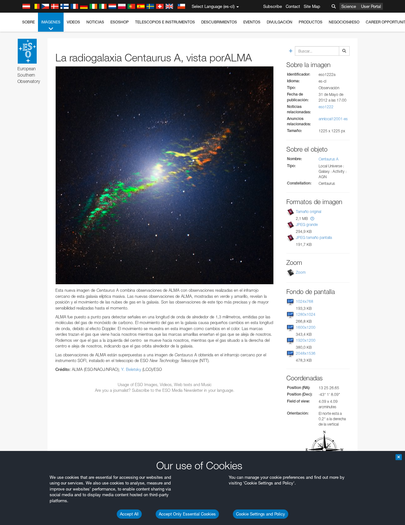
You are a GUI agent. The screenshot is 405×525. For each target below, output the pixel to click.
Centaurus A (329, 159)
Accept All (129, 513)
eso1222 (326, 106)
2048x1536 (305, 353)
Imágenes (50, 22)
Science (348, 6)
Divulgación (279, 22)
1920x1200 (305, 340)
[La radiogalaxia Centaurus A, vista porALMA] (164, 175)
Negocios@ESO (344, 22)
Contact (293, 6)
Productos (310, 22)
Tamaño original (308, 211)
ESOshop (119, 22)
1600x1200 (305, 327)
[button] (312, 218)
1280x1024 (305, 314)
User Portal (371, 6)
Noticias (95, 22)
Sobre (28, 22)
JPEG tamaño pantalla (314, 237)
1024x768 (304, 301)
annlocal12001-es (333, 118)
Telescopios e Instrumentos (165, 22)
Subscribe (272, 6)
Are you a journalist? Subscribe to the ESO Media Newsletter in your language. (164, 390)
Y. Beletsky (131, 369)
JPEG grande (307, 224)
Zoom (301, 272)
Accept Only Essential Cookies (187, 513)
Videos (73, 22)
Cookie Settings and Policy (260, 513)
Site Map (312, 6)
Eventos (251, 22)
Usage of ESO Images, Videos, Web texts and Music (165, 384)
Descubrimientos (219, 22)
